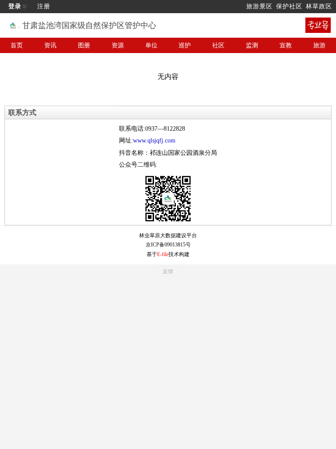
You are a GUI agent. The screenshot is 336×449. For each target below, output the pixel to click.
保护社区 (289, 6)
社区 (218, 45)
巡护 (184, 45)
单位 (151, 45)
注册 (43, 6)
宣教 (286, 45)
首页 (16, 45)
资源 (118, 45)
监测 (252, 45)
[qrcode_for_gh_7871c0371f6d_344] (168, 198)
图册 (84, 45)
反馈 (168, 271)
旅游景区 (259, 6)
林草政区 (319, 6)
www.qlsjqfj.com (154, 140)
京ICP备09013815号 (168, 245)
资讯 (50, 45)
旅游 (319, 45)
